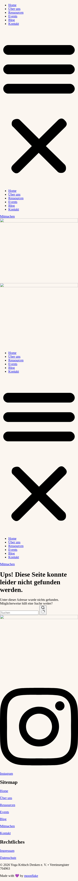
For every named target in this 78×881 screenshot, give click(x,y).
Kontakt (13, 23)
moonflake (31, 875)
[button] (39, 107)
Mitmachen (7, 826)
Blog (11, 20)
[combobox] (19, 613)
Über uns (14, 9)
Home (12, 5)
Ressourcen (16, 12)
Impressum (7, 850)
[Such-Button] (43, 610)
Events (12, 16)
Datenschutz (8, 857)
